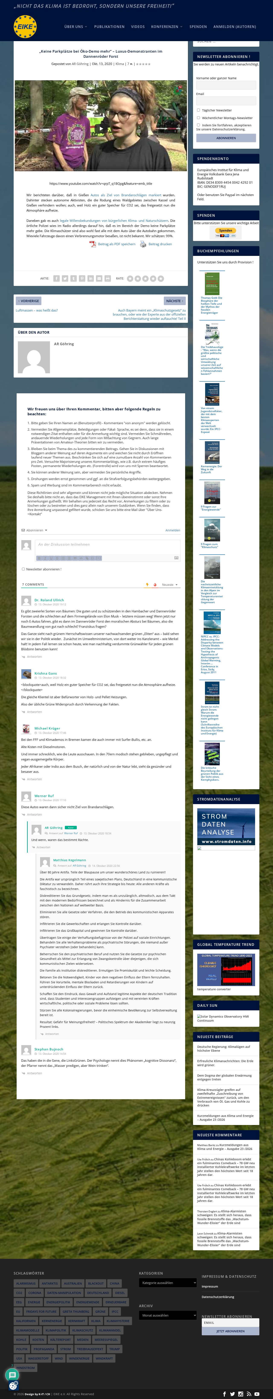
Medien (83, 1340)
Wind (59, 1358)
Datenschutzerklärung (218, 1297)
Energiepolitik (58, 1302)
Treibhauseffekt (90, 1349)
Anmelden (172, 530)
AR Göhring (80, 64)
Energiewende (87, 1302)
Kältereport (60, 1340)
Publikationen (109, 27)
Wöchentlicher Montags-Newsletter (227, 118)
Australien (73, 1283)
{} (92, 558)
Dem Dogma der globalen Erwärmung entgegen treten (224, 1077)
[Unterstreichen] (51, 558)
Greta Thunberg (76, 1312)
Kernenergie (52, 1321)
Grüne (100, 1312)
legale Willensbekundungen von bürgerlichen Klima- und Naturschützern (114, 220)
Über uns (73, 27)
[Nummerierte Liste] (63, 558)
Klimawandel (110, 1330)
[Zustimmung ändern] (14, 1385)
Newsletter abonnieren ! (43, 569)
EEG (19, 1302)
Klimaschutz (82, 1330)
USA (19, 1358)
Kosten (38, 1340)
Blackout (96, 1283)
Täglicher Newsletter (216, 110)
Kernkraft (76, 1321)
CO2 (19, 1293)
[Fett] (39, 558)
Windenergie (79, 1358)
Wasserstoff (38, 1358)
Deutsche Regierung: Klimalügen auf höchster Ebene (223, 1049)
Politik (22, 1349)
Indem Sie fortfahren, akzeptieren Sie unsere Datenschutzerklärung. (223, 127)
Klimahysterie (118, 1321)
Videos (138, 27)
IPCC (115, 1312)
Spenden (198, 27)
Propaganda (44, 1349)
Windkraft (104, 1358)
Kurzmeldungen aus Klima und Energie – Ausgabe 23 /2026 (225, 1118)
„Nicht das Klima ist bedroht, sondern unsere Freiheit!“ (94, 6)
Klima (120, 64)
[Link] (87, 558)
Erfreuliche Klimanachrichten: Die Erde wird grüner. (225, 1063)
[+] (98, 558)
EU (18, 1312)
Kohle (21, 1340)
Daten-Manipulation (64, 1293)
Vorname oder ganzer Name (216, 78)
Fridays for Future (41, 1312)
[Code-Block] (81, 558)
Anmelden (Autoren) (234, 27)
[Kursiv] (45, 558)
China (114, 1283)
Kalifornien (26, 1321)
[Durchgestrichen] (57, 558)
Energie (34, 1302)
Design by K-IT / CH (37, 1394)
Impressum (210, 1286)
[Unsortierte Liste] (69, 558)
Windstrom (25, 1368)
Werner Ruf (71, 833)
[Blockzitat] (75, 558)
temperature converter (214, 989)
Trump (114, 1349)
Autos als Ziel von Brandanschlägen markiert (126, 195)
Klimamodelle (27, 1330)
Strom (65, 1349)
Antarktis (50, 1283)
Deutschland (98, 1293)
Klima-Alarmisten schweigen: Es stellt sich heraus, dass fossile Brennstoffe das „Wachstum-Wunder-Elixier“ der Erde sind (224, 1217)
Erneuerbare (116, 1302)
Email (200, 94)
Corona (34, 1293)
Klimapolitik (56, 1330)
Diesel (120, 1293)
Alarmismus (26, 1283)
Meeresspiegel (106, 1340)
